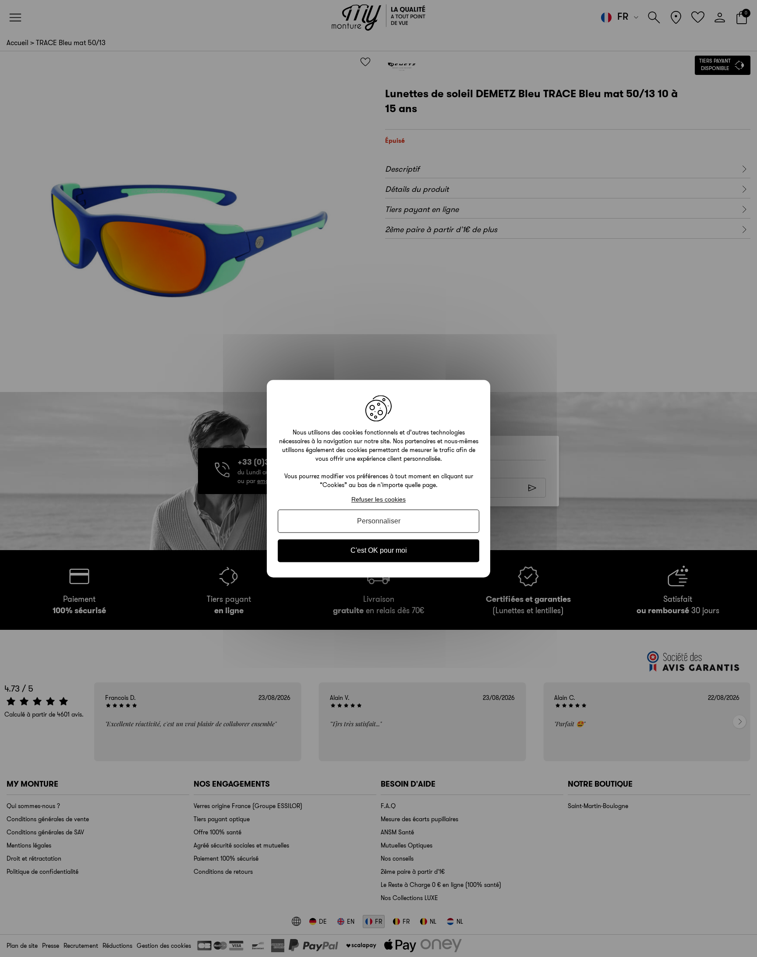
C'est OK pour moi (378, 550)
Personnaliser (378, 521)
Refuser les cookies (378, 499)
